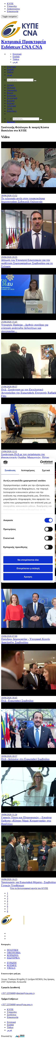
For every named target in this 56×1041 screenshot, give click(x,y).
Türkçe (16, 59)
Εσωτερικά (12, 98)
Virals (9, 108)
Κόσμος (10, 103)
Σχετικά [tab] (46, 470)
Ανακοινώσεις (13, 9)
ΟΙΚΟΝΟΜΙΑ (14, 952)
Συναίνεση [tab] (10, 470)
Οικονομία (12, 90)
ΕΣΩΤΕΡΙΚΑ (13, 958)
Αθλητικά (11, 106)
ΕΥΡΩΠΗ (12, 962)
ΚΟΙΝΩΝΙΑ (13, 955)
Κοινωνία (11, 95)
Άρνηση (28, 577)
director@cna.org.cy (25, 993)
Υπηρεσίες (12, 6)
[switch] (49, 529)
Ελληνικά (17, 54)
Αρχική (10, 85)
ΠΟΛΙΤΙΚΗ (12, 950)
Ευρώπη (11, 100)
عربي (15, 62)
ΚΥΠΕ (10, 3)
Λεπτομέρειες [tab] (28, 470)
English (16, 56)
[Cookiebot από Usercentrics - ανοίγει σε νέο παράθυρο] (40, 462)
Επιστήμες (12, 111)
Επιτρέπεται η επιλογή (28, 568)
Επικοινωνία (12, 11)
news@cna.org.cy (24, 1004)
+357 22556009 (8, 993)
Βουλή (10, 93)
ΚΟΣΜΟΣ (12, 965)
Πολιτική (11, 87)
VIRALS (11, 968)
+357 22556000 (8, 1004)
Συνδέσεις (11, 1014)
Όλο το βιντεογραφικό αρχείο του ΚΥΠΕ (29, 888)
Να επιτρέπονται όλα (28, 560)
